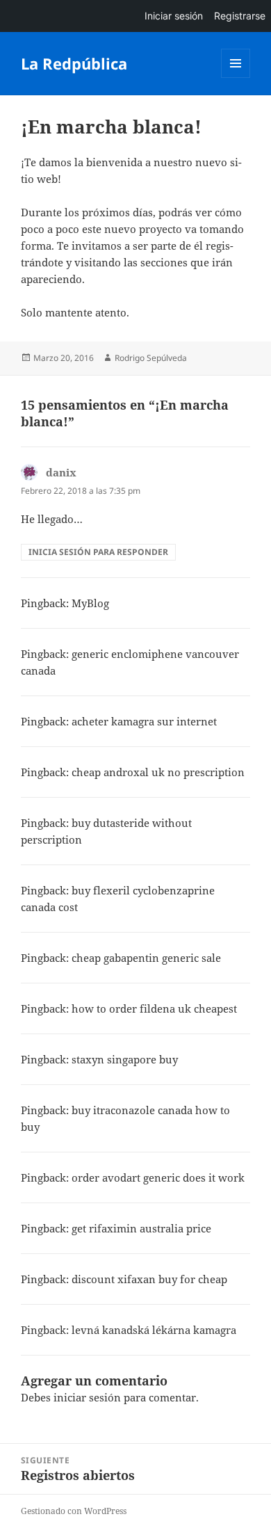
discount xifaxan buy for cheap (149, 1279)
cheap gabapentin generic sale (146, 958)
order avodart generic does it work (158, 1177)
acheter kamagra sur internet (144, 721)
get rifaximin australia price (141, 1228)
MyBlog (90, 603)
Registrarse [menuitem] (239, 16)
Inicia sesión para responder (98, 552)
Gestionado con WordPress (73, 1511)
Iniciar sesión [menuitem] (174, 16)
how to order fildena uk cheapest (154, 1008)
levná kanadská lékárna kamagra (154, 1330)
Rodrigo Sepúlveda (151, 358)
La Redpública (74, 63)
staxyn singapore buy (125, 1059)
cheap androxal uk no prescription (158, 772)
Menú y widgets (236, 77)
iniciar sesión (87, 1397)
